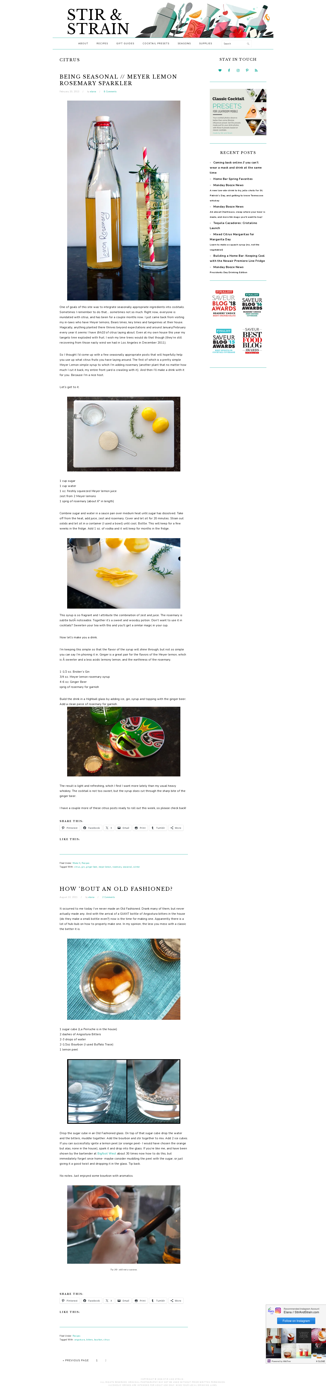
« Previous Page (76, 1360)
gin (83, 867)
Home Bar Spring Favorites (233, 179)
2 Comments (108, 897)
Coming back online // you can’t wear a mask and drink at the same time (236, 168)
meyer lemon (105, 867)
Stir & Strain (98, 22)
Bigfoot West (106, 1153)
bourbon (98, 1339)
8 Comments (110, 91)
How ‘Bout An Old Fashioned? (116, 889)
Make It (77, 863)
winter (136, 867)
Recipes (85, 863)
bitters (89, 1339)
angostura (79, 1339)
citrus (77, 867)
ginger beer (91, 867)
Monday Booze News (237, 212)
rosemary (116, 867)
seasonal (127, 867)
